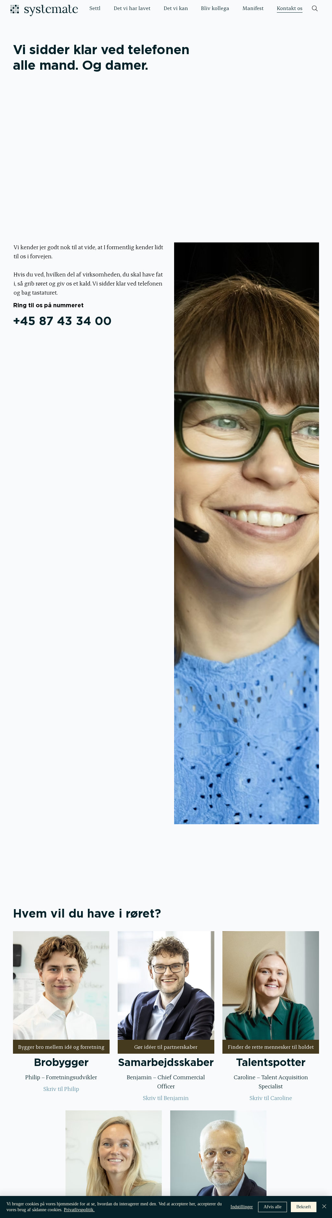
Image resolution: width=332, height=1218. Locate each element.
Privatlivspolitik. (79, 1209)
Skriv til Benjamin (166, 1097)
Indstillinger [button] (242, 1206)
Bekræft (303, 1206)
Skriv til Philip (61, 1088)
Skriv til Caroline (271, 1097)
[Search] (315, 8)
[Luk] (324, 1207)
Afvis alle (272, 1206)
